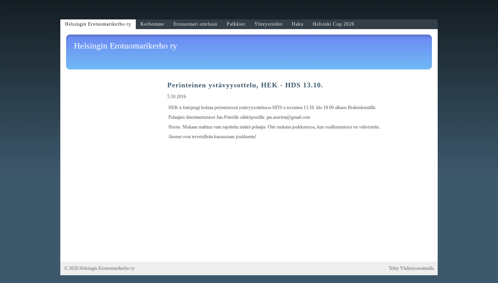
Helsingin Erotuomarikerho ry (125, 45)
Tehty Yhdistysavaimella (411, 268)
